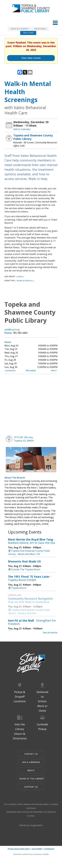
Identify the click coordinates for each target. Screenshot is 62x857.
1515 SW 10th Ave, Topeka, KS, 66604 (23, 439)
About (31, 770)
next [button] (53, 370)
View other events (31, 58)
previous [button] (10, 370)
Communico (49, 848)
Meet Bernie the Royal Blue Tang (31, 541)
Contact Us (31, 753)
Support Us (31, 786)
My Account (40, 28)
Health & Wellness (25, 280)
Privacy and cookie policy (19, 848)
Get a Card (28, 32)
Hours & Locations (19, 28)
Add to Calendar (21, 129)
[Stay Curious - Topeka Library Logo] (31, 663)
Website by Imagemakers (31, 825)
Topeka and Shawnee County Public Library (33, 137)
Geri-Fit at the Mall (32, 622)
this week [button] (31, 370)
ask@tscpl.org (12, 329)
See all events (50, 632)
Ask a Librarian (31, 762)
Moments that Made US (24, 561)
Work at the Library (31, 778)
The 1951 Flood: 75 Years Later (29, 578)
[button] (55, 22)
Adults (20, 276)
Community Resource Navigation (31, 600)
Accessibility (37, 848)
